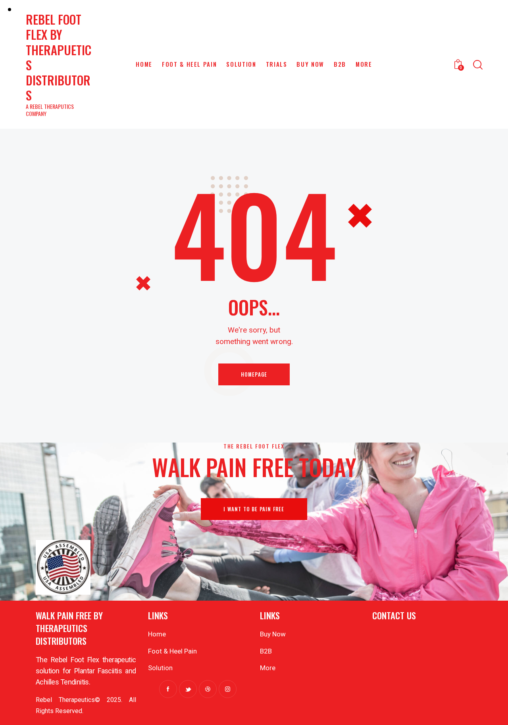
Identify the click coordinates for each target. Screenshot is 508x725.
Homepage (254, 374)
